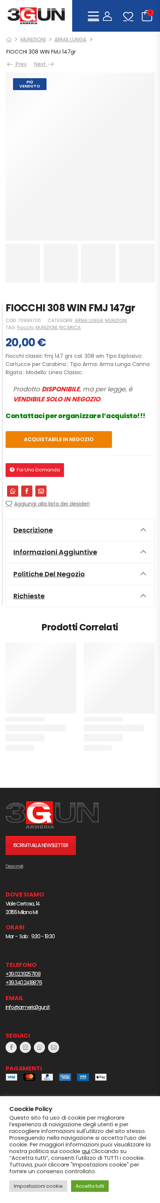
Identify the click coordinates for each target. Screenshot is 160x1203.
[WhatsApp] (12, 491)
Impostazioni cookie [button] (38, 1186)
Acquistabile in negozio (59, 439)
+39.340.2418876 (24, 982)
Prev (20, 64)
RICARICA (70, 327)
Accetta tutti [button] (90, 1186)
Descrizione (33, 530)
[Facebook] (26, 491)
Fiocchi (25, 327)
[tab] (80, 530)
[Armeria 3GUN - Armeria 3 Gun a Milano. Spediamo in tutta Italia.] (36, 15)
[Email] (41, 491)
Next (42, 64)
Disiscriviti (14, 866)
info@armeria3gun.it (27, 1007)
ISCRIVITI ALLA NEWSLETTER (40, 845)
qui (86, 1151)
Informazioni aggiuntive (55, 552)
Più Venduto (29, 84)
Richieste (29, 596)
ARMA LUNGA (70, 39)
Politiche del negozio (49, 574)
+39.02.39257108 (23, 974)
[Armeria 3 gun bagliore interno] (52, 814)
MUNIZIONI (33, 39)
